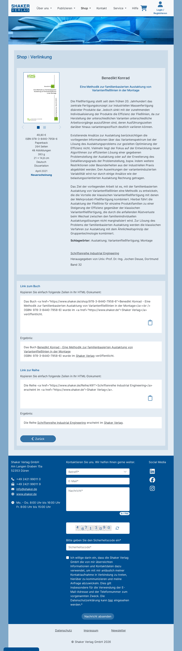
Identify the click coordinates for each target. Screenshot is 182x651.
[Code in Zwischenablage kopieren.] (150, 322)
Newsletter (118, 630)
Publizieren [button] (65, 8)
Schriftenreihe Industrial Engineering (95, 253)
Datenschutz (63, 630)
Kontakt (102, 8)
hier (110, 600)
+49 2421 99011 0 (28, 479)
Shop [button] (86, 8)
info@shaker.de (26, 489)
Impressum (91, 630)
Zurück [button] (39, 439)
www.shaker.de (26, 494)
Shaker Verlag (85, 355)
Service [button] (118, 8)
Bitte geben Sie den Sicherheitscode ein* (93, 540)
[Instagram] (152, 488)
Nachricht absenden (97, 616)
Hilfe (135, 8)
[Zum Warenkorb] (144, 8)
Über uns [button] (43, 8)
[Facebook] (152, 480)
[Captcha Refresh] (117, 528)
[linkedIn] (152, 471)
